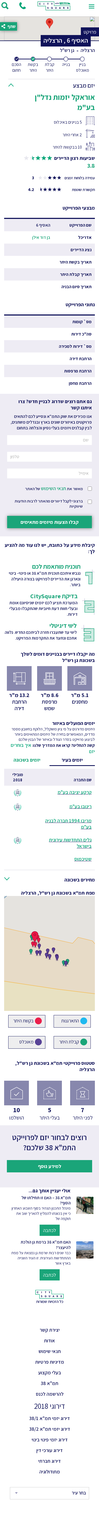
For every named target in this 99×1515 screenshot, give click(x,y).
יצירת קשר (50, 1330)
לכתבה (49, 1230)
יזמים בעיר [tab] (72, 760)
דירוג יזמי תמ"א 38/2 (49, 1429)
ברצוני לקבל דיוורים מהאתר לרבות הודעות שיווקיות (49, 503)
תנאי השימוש (53, 488)
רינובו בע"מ (80, 806)
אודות (49, 1340)
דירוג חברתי (49, 1461)
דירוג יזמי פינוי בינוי (50, 1439)
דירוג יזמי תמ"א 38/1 (49, 1418)
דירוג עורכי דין (49, 1450)
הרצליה (88, 50)
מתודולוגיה (49, 1471)
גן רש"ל (67, 50)
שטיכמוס (83, 859)
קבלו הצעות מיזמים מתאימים (50, 522)
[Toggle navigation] (92, 6)
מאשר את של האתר (54, 488)
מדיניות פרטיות (49, 1362)
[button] (53, 84)
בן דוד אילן (41, 237)
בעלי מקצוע (49, 1372)
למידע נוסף (49, 1166)
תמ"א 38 (49, 1383)
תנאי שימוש (49, 1351)
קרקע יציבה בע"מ (74, 792)
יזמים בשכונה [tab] (26, 760)
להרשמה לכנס (50, 1394)
